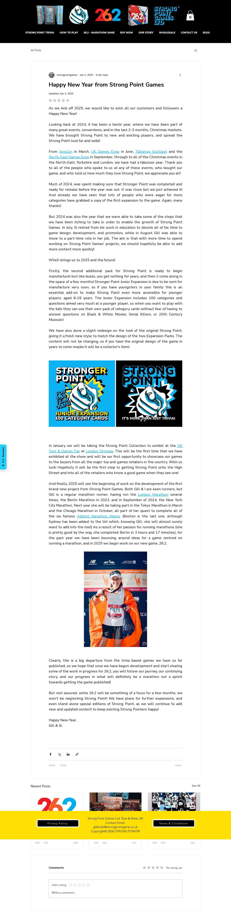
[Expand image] (82, 393)
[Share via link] (77, 754)
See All (196, 785)
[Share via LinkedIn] (68, 754)
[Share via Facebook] (50, 754)
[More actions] (180, 75)
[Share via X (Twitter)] (59, 754)
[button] (190, 15)
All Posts (36, 50)
